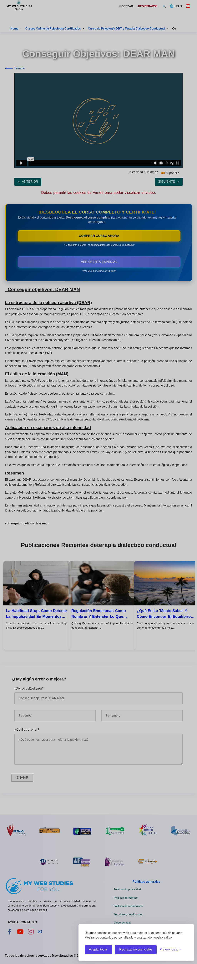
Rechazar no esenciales (135, 949)
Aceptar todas (98, 949)
